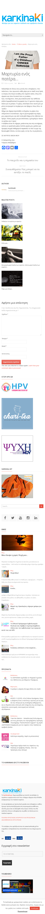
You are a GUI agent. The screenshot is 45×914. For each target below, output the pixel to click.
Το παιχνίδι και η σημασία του (22, 160)
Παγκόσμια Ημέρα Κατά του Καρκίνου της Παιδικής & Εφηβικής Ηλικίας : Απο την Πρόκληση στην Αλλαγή (24, 748)
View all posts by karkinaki (16, 190)
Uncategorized (14, 734)
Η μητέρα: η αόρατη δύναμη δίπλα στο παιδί (25, 689)
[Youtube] (20, 518)
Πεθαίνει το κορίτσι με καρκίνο (11, 221)
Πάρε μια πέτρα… (7, 289)
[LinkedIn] (35, 518)
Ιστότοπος (6, 354)
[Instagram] (28, 518)
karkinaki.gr (7, 795)
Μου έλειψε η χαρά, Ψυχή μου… (15, 555)
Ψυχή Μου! (14, 573)
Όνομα (5, 338)
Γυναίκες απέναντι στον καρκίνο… (23, 648)
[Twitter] (12, 518)
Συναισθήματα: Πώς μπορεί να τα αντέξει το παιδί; (22, 171)
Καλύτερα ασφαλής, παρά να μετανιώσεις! (24, 736)
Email (4, 346)
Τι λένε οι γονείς (22, 44)
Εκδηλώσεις (13, 675)
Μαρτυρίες (13, 687)
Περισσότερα (22, 911)
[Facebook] (5, 518)
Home (13, 44)
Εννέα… (13, 588)
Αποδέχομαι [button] (34, 908)
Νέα (11, 696)
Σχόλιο (5, 314)
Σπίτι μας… (5, 243)
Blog (3, 553)
